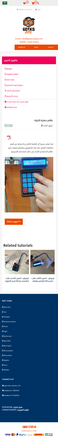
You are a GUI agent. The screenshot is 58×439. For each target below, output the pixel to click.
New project (7, 355)
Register (6, 360)
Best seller (7, 307)
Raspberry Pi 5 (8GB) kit (11, 390)
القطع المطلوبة (12, 74)
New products (8, 350)
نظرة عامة (10, 79)
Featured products (9, 321)
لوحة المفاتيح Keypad (14, 85)
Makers (21, 47)
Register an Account (25, 9)
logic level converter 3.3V (12, 385)
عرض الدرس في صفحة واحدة (17, 101)
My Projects (7, 346)
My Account (7, 336)
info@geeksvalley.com (32, 39)
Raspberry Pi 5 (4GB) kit (11, 395)
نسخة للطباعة (11, 107)
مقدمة (9, 68)
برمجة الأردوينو (12, 96)
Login (39, 9)
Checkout (6, 317)
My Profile (7, 341)
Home (5, 326)
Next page (12, 222)
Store (36, 47)
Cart (4, 312)
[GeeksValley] (29, 25)
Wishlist (6, 370)
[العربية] (4, 3)
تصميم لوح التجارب (13, 90)
